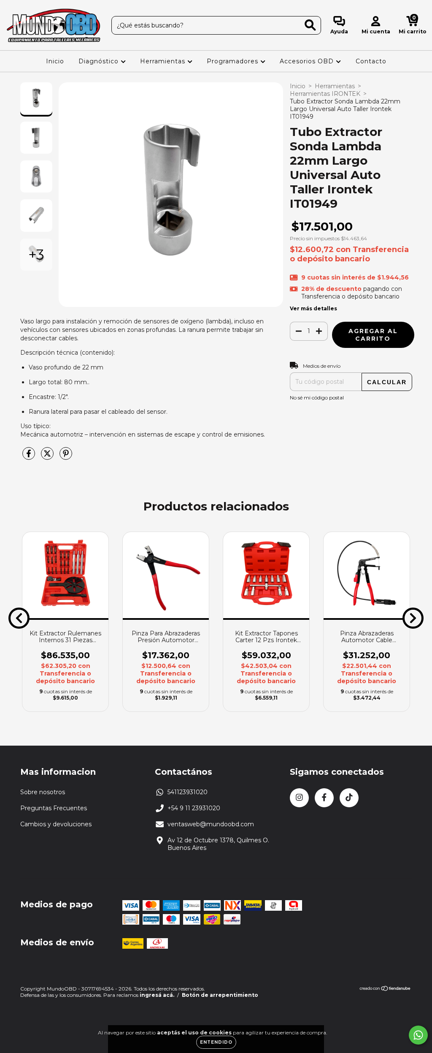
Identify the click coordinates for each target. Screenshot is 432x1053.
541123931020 (187, 792)
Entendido (216, 1042)
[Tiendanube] (385, 989)
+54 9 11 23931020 (193, 808)
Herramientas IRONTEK (325, 94)
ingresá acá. (157, 995)
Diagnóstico (99, 61)
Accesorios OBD (308, 61)
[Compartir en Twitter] (48, 457)
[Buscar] (310, 25)
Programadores (233, 61)
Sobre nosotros (42, 792)
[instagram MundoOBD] (299, 797)
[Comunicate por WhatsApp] (418, 1035)
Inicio (55, 61)
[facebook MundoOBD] (324, 797)
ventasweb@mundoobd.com (210, 824)
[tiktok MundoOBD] (349, 797)
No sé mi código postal (317, 397)
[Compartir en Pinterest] (65, 457)
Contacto (371, 61)
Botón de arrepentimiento (220, 995)
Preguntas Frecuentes (53, 808)
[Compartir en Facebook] (29, 457)
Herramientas (163, 61)
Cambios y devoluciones (56, 824)
